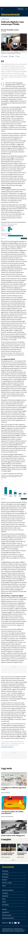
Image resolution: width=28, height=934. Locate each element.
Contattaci (5, 874)
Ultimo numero (6, 915)
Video (4, 885)
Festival (4, 880)
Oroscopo (5, 893)
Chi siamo (5, 871)
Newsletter (5, 905)
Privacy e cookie (7, 883)
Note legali (17, 931)
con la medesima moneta (17, 336)
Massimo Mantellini (7, 30)
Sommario (5, 877)
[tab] (12, 860)
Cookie (22, 931)
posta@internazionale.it (7, 747)
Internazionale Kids (8, 918)
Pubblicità (5, 896)
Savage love (5, 912)
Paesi (3, 899)
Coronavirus (5, 19)
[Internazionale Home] (8, 867)
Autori (4, 902)
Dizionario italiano (7, 890)
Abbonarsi (20, 8)
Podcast (4, 909)
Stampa (12, 56)
